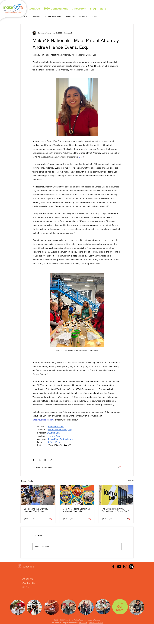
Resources (83, 16)
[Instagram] (125, 566)
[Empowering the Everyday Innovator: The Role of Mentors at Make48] (38, 495)
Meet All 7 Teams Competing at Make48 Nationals (76, 510)
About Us (27, 578)
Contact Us (28, 583)
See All (131, 481)
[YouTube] (119, 566)
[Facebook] (113, 566)
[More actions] (120, 32)
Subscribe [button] (28, 566)
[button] (56, 9)
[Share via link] (51, 460)
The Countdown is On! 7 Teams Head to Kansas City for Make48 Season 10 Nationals (116, 510)
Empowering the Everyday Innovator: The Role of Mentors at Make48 (35, 510)
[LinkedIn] (131, 566)
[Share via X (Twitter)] (39, 460)
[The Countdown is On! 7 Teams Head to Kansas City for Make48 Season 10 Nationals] (116, 495)
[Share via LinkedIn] (45, 460)
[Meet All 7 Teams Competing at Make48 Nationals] (77, 495)
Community (70, 16)
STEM (94, 16)
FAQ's (25, 587)
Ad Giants (83, 623)
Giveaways (36, 16)
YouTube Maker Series (52, 16)
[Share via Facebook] (33, 460)
